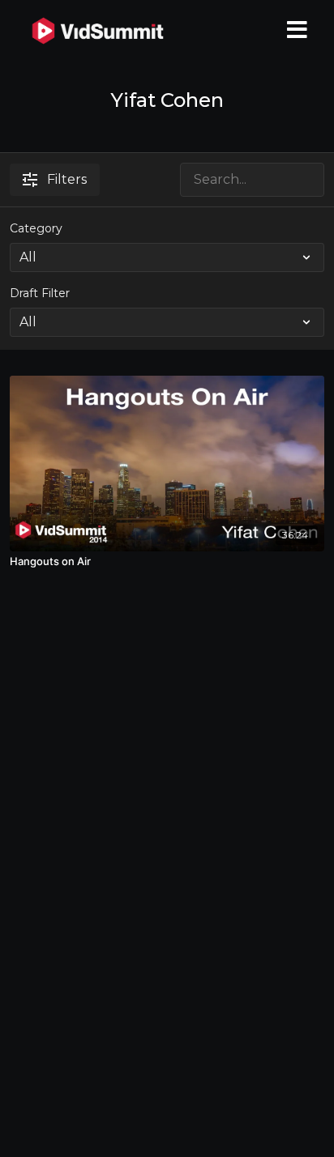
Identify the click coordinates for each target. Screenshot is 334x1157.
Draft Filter (40, 293)
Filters (67, 179)
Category (36, 228)
